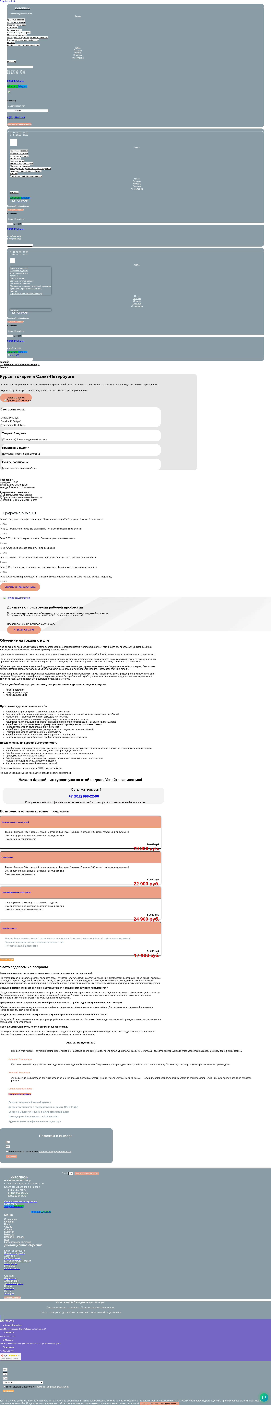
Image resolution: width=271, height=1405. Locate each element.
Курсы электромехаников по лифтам (16, 892)
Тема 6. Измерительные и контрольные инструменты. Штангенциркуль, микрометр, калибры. (48, 567)
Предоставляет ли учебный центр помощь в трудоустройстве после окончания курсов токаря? (54, 1014)
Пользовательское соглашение (63, 1307)
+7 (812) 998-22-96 (84, 796)
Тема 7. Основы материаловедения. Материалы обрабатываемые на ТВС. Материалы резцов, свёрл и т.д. (56, 576)
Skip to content (7, 1)
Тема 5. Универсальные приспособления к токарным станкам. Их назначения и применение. (48, 557)
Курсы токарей (7, 857)
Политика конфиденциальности (97, 1307)
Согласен (145, 1403)
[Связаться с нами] (264, 1397)
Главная (4, 362)
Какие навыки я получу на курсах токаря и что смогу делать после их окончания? (46, 973)
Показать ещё (7, 960)
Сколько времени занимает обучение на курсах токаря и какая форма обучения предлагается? (54, 988)
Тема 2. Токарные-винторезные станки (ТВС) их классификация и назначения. (41, 529)
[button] (16, 398)
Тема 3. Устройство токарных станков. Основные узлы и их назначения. (37, 538)
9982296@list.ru (15, 81)
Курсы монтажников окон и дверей (15, 822)
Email (65, 1173)
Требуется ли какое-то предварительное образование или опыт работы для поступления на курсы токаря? (61, 1002)
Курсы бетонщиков (9, 928)
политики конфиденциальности (55, 1151)
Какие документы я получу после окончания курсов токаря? (34, 1027)
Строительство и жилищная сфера (20, 364)
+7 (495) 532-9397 (7, 1351)
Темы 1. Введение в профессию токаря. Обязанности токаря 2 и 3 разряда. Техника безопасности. (52, 519)
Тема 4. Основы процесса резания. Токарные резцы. (27, 548)
